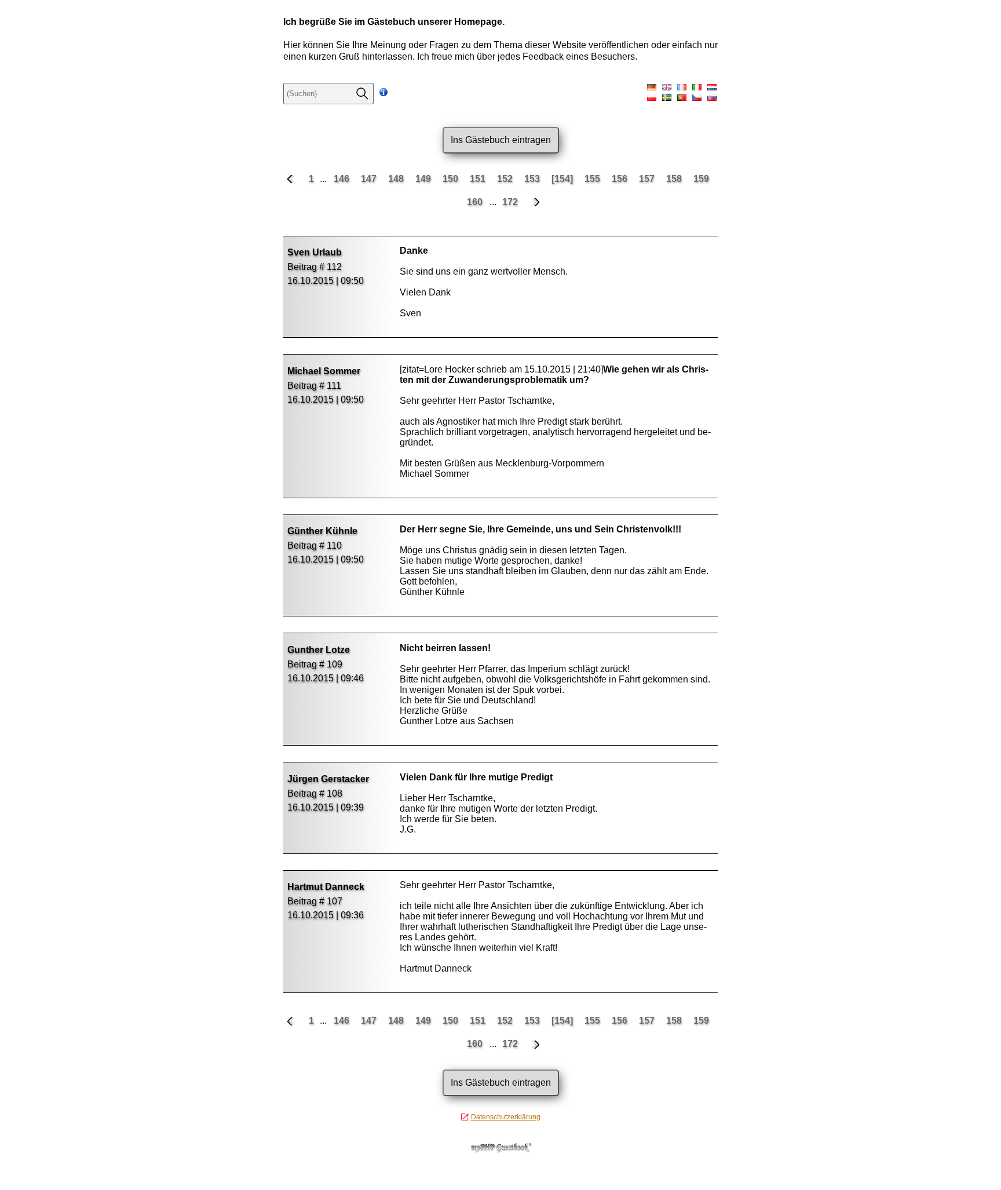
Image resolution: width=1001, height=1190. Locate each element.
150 (452, 179)
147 (370, 179)
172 (510, 202)
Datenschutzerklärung (505, 1117)
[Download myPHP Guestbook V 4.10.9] (500, 1150)
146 (343, 179)
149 (424, 179)
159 (701, 179)
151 (479, 179)
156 (621, 179)
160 (476, 202)
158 (675, 179)
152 (506, 179)
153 (533, 179)
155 (593, 179)
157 (648, 179)
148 (397, 179)
